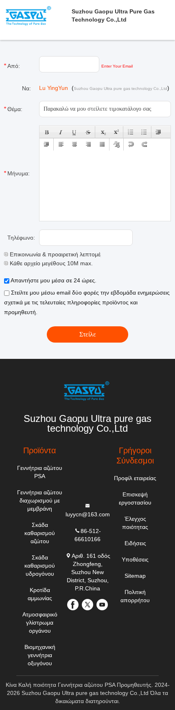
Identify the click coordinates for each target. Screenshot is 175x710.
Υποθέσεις (135, 559)
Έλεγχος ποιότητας (135, 523)
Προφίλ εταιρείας (135, 478)
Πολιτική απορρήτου (135, 596)
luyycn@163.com (88, 514)
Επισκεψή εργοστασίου (135, 498)
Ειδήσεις (135, 543)
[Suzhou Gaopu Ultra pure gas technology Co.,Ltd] (87, 391)
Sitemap (135, 575)
